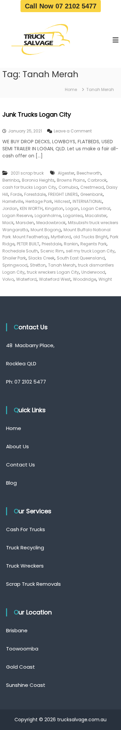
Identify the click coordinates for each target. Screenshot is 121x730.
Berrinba (10, 180)
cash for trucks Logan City (29, 187)
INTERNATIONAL (87, 201)
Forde (16, 194)
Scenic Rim (52, 251)
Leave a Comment (73, 131)
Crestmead (92, 187)
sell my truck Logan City (90, 251)
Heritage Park (39, 201)
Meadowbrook (51, 222)
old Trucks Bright (90, 237)
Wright (105, 279)
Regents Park (93, 244)
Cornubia (68, 187)
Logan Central (95, 208)
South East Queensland (81, 258)
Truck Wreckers (25, 565)
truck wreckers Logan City (53, 272)
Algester (66, 173)
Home (13, 428)
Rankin (71, 244)
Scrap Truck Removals (33, 583)
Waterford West (55, 279)
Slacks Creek (41, 258)
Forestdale (35, 194)
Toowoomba (22, 648)
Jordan (9, 208)
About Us (17, 446)
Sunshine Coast (25, 685)
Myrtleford (61, 237)
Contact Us (20, 464)
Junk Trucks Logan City (36, 114)
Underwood (93, 272)
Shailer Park (14, 258)
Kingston (54, 208)
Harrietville (12, 201)
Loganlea (73, 215)
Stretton (38, 265)
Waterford (26, 279)
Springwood (15, 265)
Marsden (25, 222)
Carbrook (97, 180)
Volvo (8, 279)
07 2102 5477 (30, 381)
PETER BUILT (28, 244)
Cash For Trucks (25, 529)
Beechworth (89, 173)
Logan (72, 208)
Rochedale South (20, 251)
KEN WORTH (31, 208)
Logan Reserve (17, 215)
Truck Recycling (25, 547)
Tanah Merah (62, 265)
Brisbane (17, 630)
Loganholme (48, 215)
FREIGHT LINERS (63, 194)
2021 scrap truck (27, 173)
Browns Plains (71, 180)
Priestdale (52, 244)
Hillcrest (62, 201)
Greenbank (91, 194)
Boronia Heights (38, 180)
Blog (11, 482)
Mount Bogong (46, 230)
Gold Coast (20, 666)
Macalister (96, 215)
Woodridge (84, 279)
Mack (7, 222)
